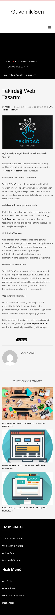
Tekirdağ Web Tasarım (12, 170)
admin (8, 107)
